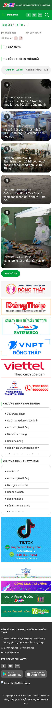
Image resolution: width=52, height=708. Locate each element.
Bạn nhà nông (15, 440)
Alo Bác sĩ (12, 471)
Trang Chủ (6, 25)
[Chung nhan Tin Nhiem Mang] (26, 683)
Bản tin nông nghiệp (18, 505)
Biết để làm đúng (17, 434)
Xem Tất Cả (11, 273)
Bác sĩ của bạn (15, 491)
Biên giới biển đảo (17, 485)
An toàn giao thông (18, 427)
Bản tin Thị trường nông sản (23, 447)
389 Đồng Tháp (16, 413)
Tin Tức (19, 25)
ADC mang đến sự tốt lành (22, 420)
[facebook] (15, 38)
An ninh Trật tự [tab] (34, 69)
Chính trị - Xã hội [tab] (14, 69)
